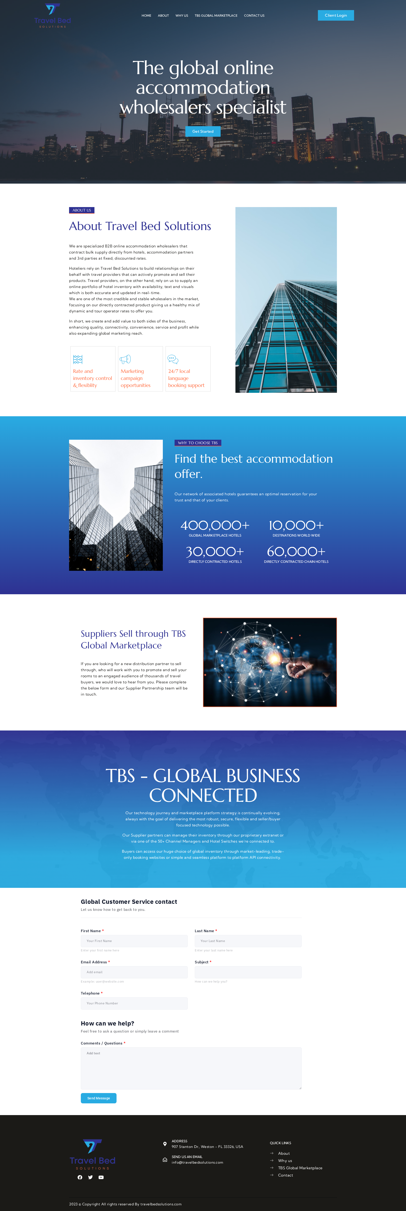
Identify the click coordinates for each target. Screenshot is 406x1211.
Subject (203, 962)
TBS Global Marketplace (216, 15)
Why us (182, 15)
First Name (92, 930)
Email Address (95, 962)
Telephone (92, 993)
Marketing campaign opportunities (135, 378)
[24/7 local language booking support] (173, 359)
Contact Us (254, 15)
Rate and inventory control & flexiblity (92, 378)
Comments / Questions (103, 1043)
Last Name (206, 930)
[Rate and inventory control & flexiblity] (77, 359)
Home (146, 15)
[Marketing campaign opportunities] (125, 359)
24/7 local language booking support (186, 378)
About (163, 15)
